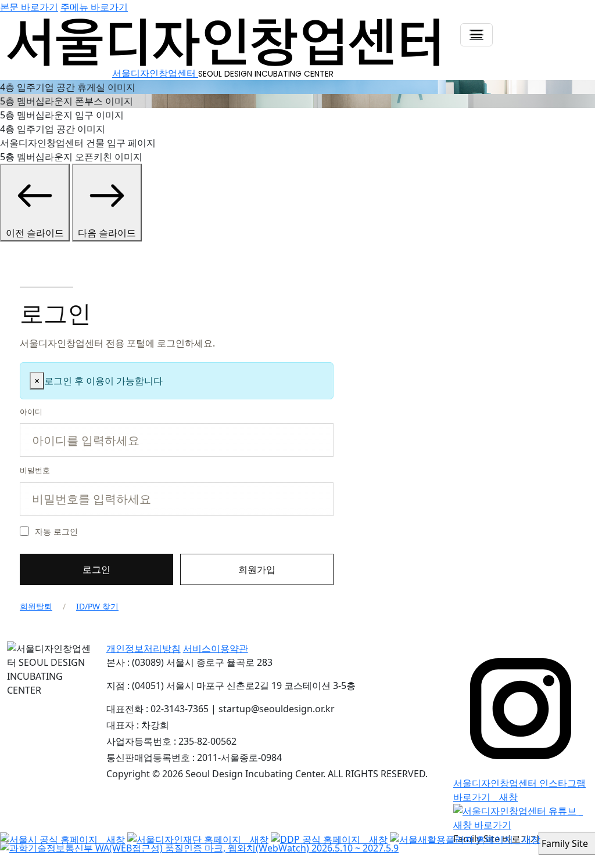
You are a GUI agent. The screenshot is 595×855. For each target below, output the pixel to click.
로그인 (96, 569)
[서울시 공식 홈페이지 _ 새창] (62, 838)
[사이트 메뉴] (476, 34)
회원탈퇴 (36, 606)
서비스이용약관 (215, 648)
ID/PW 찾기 (97, 606)
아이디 (31, 411)
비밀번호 (35, 470)
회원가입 (256, 569)
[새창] (199, 847)
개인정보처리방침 (143, 648)
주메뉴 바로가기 (94, 7)
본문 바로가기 (29, 7)
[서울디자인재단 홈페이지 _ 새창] (197, 838)
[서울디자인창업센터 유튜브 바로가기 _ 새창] (520, 816)
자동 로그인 (56, 531)
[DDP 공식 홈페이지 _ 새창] (329, 838)
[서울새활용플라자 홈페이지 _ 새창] (465, 838)
